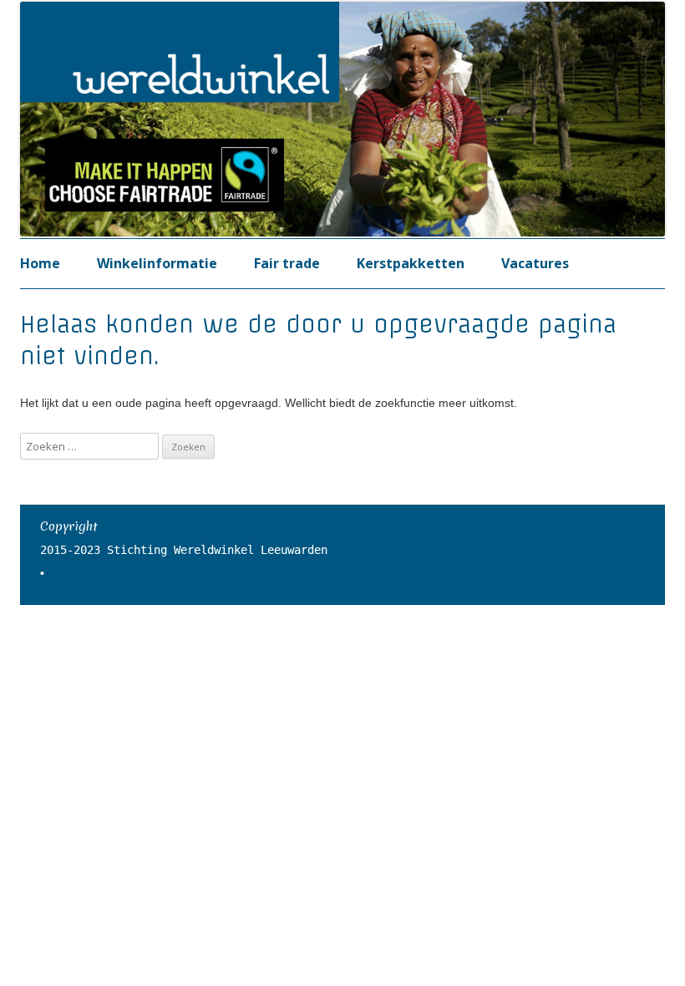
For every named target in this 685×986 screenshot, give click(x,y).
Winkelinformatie (157, 263)
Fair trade (287, 263)
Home (40, 263)
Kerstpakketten (410, 263)
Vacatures (535, 263)
